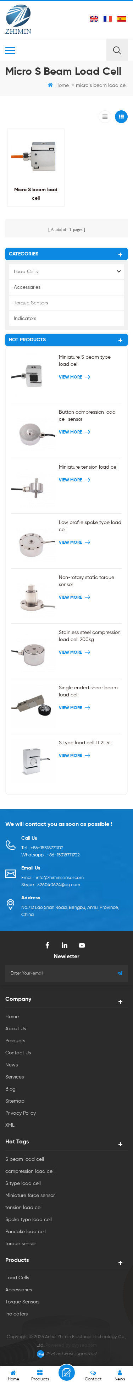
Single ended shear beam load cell (88, 691)
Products (15, 1040)
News (11, 1065)
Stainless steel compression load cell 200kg (90, 636)
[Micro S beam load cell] (36, 157)
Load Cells (26, 271)
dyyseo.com (84, 1345)
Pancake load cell (25, 1231)
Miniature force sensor (30, 1195)
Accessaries (27, 287)
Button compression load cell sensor (87, 416)
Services (14, 1077)
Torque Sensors (31, 302)
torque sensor (20, 1243)
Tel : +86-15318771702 (42, 848)
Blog (10, 1089)
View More (35, 213)
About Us (15, 1028)
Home (62, 85)
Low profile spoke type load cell (90, 526)
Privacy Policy (20, 1113)
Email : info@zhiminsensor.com (52, 878)
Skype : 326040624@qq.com (50, 885)
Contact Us (18, 1052)
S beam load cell (24, 1159)
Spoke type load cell (28, 1219)
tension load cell (24, 1207)
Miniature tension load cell (88, 467)
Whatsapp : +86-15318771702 (50, 855)
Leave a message (67, 1372)
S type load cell (23, 1183)
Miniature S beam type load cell (85, 361)
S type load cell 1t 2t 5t (85, 742)
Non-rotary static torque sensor (86, 581)
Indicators (25, 318)
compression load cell (30, 1171)
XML (10, 1125)
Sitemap (14, 1101)
